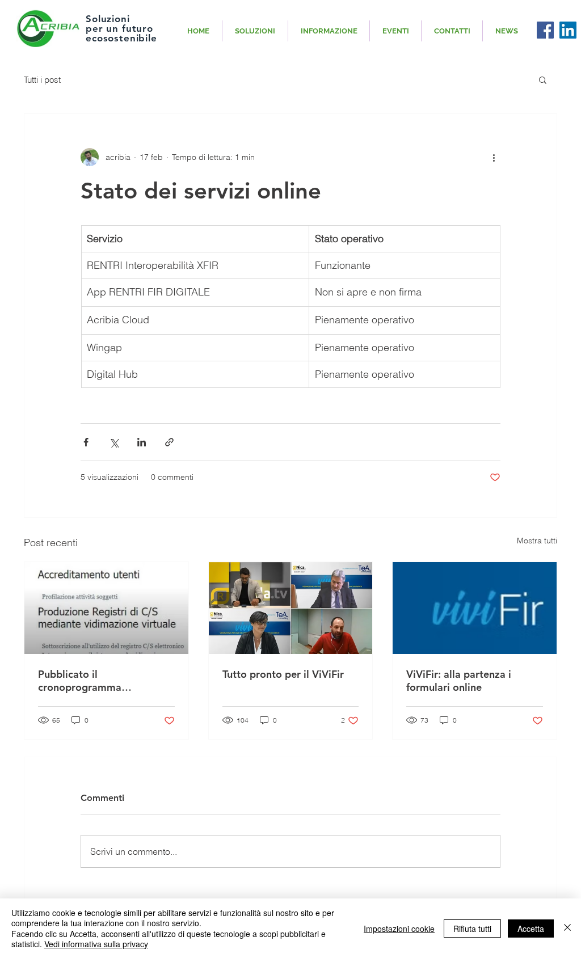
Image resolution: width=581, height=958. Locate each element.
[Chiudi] (567, 928)
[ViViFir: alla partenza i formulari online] (475, 608)
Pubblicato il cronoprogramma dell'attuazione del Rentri (98, 681)
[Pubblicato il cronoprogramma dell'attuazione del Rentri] (106, 608)
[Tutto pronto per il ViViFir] (291, 608)
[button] (542, 79)
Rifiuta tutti (472, 928)
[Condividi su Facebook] (86, 442)
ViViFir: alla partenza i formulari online (458, 681)
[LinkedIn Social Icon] (567, 30)
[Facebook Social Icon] (545, 30)
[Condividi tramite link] (169, 442)
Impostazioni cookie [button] (399, 928)
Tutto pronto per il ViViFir (283, 674)
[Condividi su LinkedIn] (141, 442)
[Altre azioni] (493, 157)
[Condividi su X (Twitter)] (113, 442)
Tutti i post (42, 79)
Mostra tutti (537, 540)
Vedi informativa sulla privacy (96, 943)
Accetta (530, 928)
